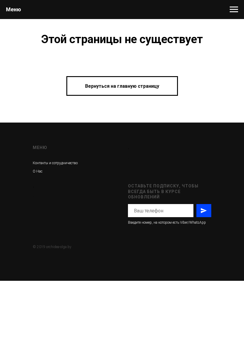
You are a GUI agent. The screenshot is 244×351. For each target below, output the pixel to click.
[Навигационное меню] (234, 9)
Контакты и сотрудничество (55, 163)
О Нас (38, 171)
